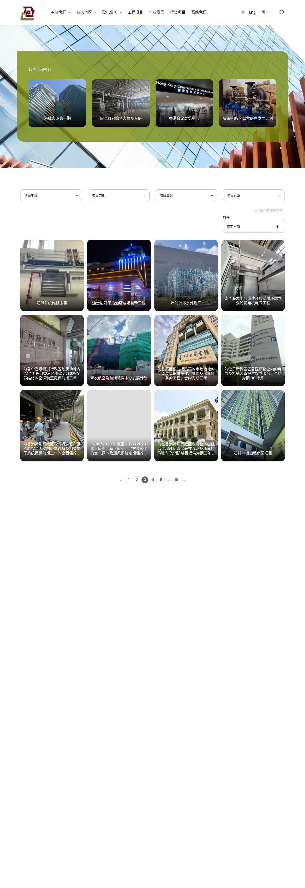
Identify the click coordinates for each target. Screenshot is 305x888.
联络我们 (199, 12)
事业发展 (156, 12)
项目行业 (233, 195)
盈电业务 (109, 12)
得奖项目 (177, 12)
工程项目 (135, 12)
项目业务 (166, 195)
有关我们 (58, 12)
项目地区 (31, 195)
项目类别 (98, 195)
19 (176, 479)
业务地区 (84, 12)
